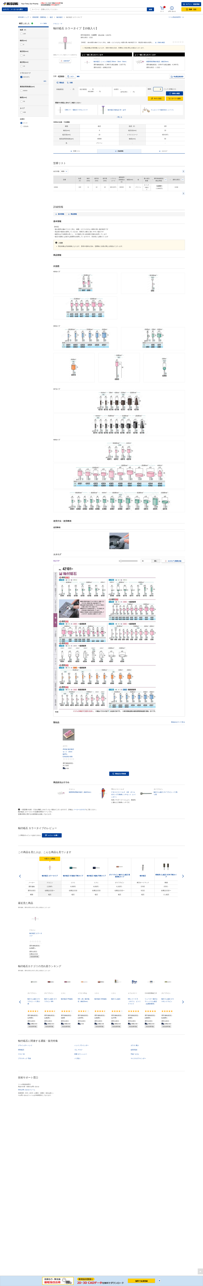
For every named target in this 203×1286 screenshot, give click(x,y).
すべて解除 (43, 23)
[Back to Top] (200, 1271)
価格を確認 (176, 93)
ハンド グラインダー (81, 1045)
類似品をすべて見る (178, 722)
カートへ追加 (176, 98)
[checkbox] (33, 33)
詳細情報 (120, 151)
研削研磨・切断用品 (39, 17)
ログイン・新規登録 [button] (192, 4)
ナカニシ (56, 23)
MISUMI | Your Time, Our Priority (13, 3)
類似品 (61, 82)
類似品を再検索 (120, 774)
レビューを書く (53, 835)
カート (162, 11)
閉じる (159, 1280)
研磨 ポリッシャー (80, 1054)
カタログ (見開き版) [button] (174, 561)
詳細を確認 (161, 42)
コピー (72, 76)
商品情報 (74, 214)
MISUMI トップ (23, 17)
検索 (150, 9)
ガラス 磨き (135, 1045)
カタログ (66, 61)
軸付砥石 (60, 17)
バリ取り (77, 1058)
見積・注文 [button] (192, 9)
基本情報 (61, 214)
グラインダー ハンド (25, 1045)
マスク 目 (21, 1054)
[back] (20, 876)
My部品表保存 (178, 76)
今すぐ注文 (158, 98)
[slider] (121, 561)
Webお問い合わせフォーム (26, 1090)
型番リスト (76, 151)
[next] (183, 876)
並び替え (165, 179)
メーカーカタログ (79, 809)
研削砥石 (21, 1050)
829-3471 (26, 77)
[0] (162, 8)
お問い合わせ (172, 11)
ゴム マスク (78, 1050)
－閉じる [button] (119, 117)
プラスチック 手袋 (24, 1058)
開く (155, 561)
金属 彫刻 (134, 1050)
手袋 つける (135, 1054)
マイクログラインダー (138, 1058)
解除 (45, 81)
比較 (71, 82)
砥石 (51, 17)
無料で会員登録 (141, 1281)
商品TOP (56, 561)
